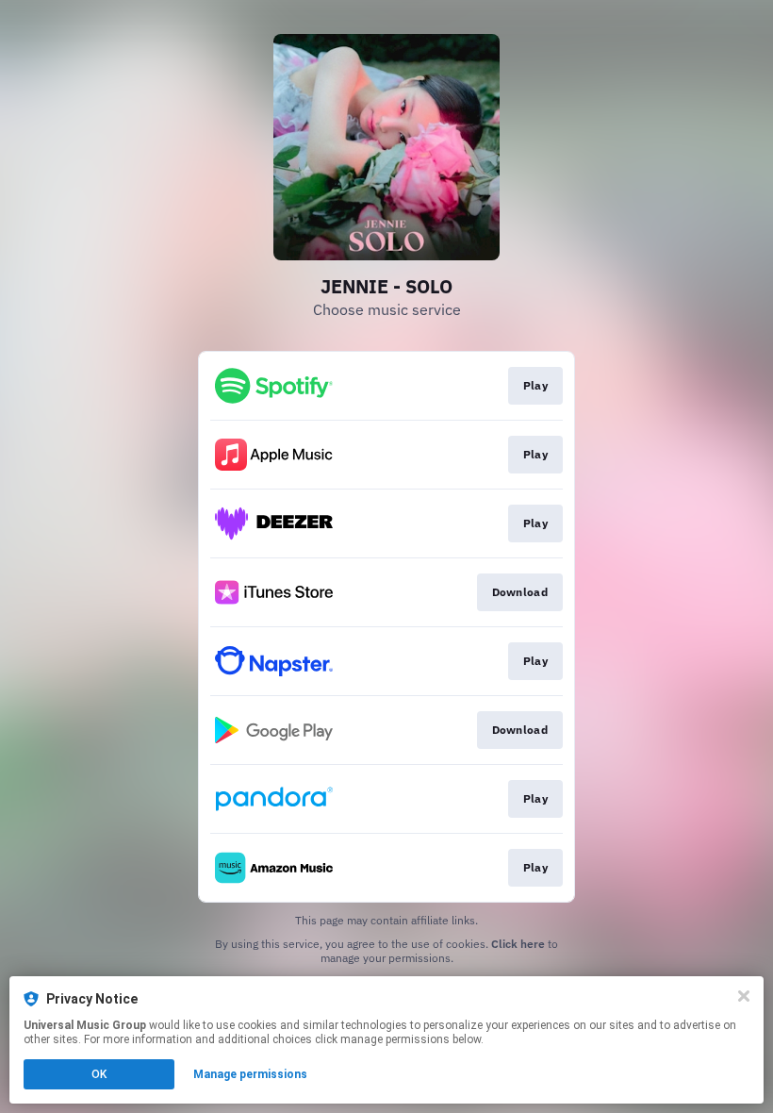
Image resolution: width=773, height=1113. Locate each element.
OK (99, 1074)
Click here (518, 944)
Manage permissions (250, 1074)
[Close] (744, 996)
